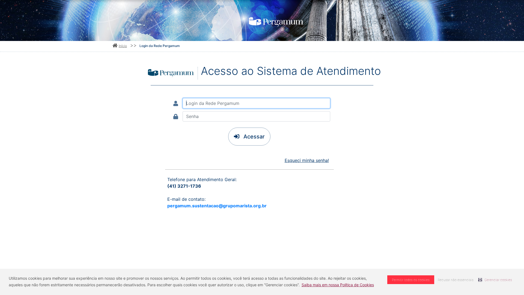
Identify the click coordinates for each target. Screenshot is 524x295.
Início (123, 46)
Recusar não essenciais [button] (456, 280)
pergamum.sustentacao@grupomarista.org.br (217, 205)
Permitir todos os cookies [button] (411, 280)
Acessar (253, 136)
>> (133, 45)
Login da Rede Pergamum (159, 46)
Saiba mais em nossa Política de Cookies (338, 284)
